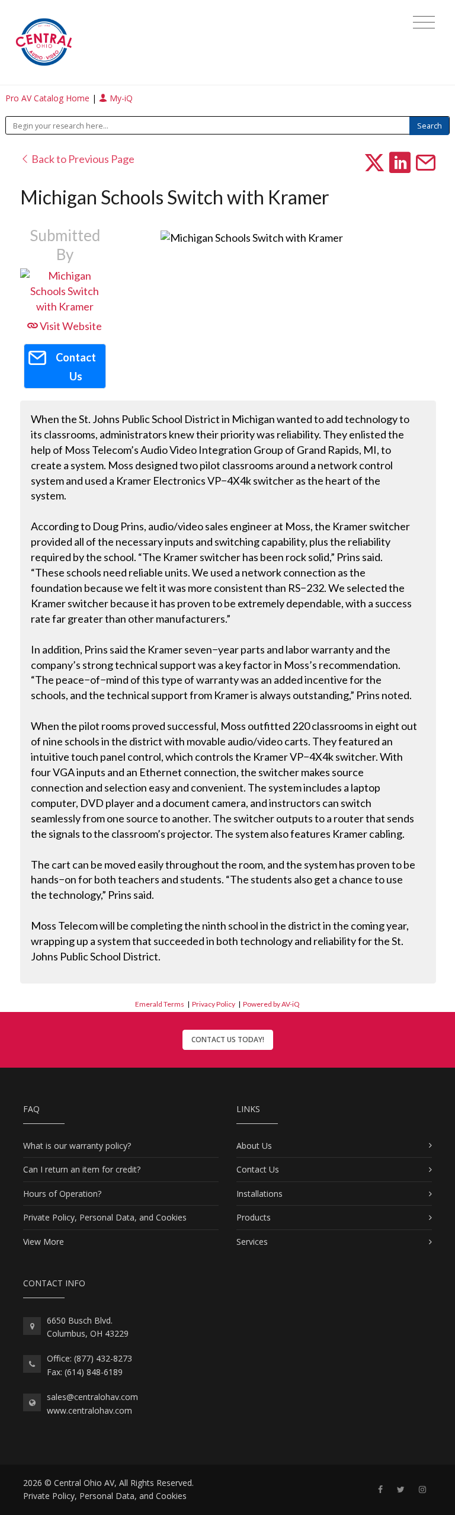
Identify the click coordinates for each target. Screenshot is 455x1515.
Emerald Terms (159, 1004)
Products (253, 1217)
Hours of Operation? (62, 1193)
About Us (254, 1145)
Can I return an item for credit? (81, 1169)
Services (252, 1241)
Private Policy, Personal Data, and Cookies (105, 1217)
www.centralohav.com (89, 1410)
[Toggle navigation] (424, 22)
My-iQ (120, 98)
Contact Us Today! (227, 1039)
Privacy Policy (213, 1004)
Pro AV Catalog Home (48, 98)
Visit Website (70, 325)
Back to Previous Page (82, 158)
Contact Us (257, 1169)
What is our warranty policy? (77, 1145)
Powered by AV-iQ (271, 1004)
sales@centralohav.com (92, 1396)
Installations (259, 1193)
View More (43, 1241)
